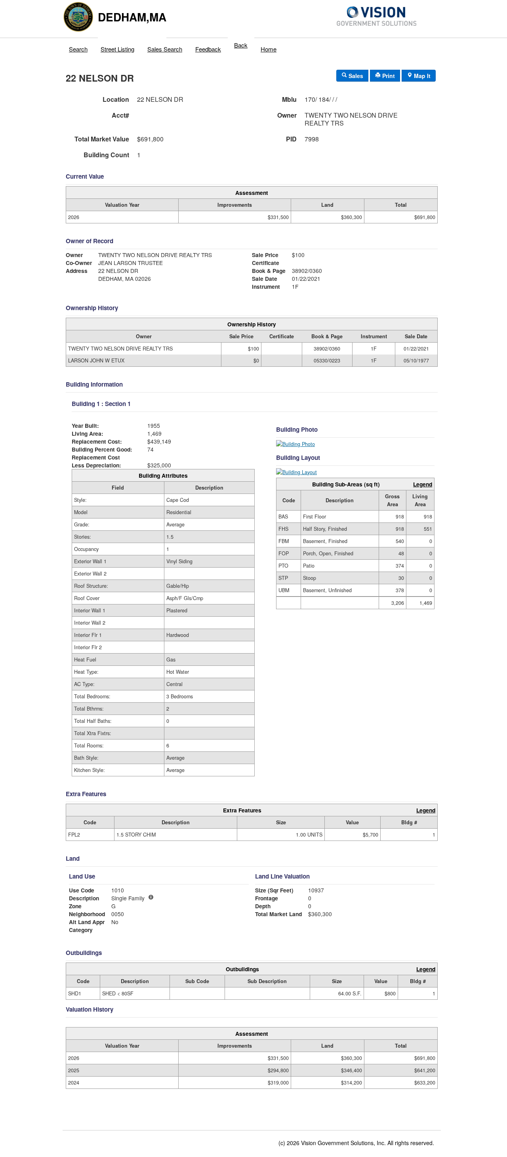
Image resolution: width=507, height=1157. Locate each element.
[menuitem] (78, 47)
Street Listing (117, 49)
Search (78, 49)
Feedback (208, 49)
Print (388, 76)
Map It (421, 76)
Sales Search (164, 49)
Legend (422, 484)
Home (268, 49)
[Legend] (151, 897)
